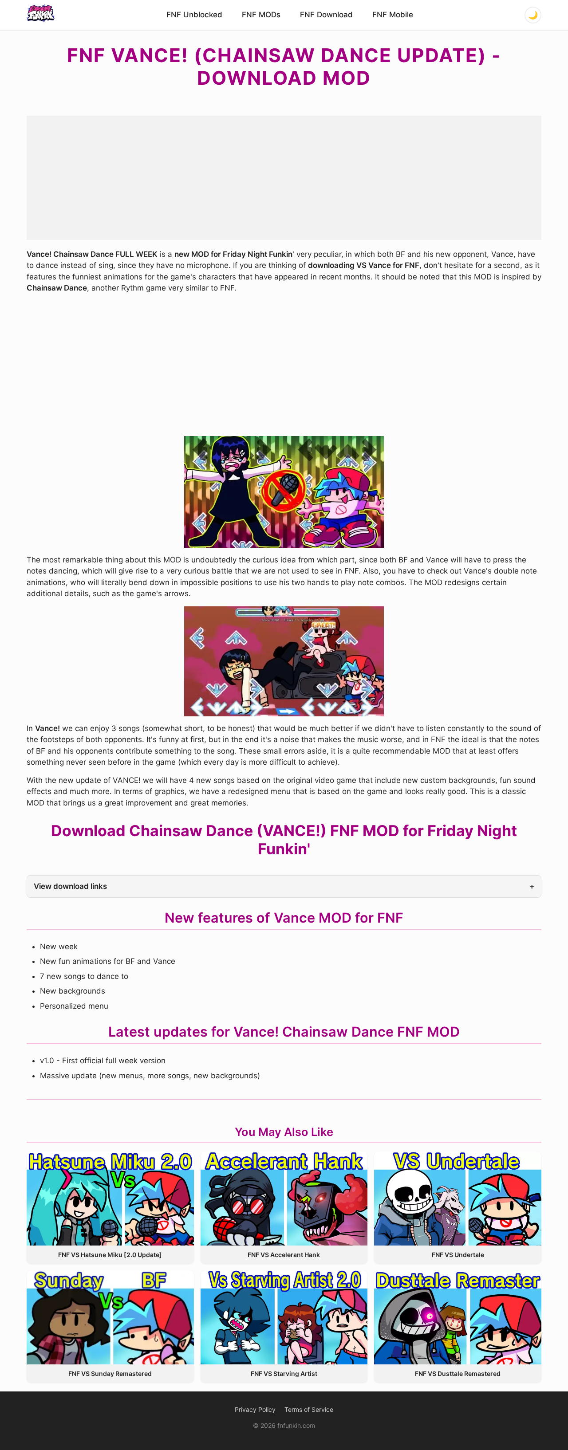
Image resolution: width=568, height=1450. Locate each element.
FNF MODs (261, 14)
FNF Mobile (392, 14)
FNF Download (326, 14)
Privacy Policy (255, 1409)
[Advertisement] (284, 178)
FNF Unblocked (194, 14)
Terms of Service (308, 1409)
